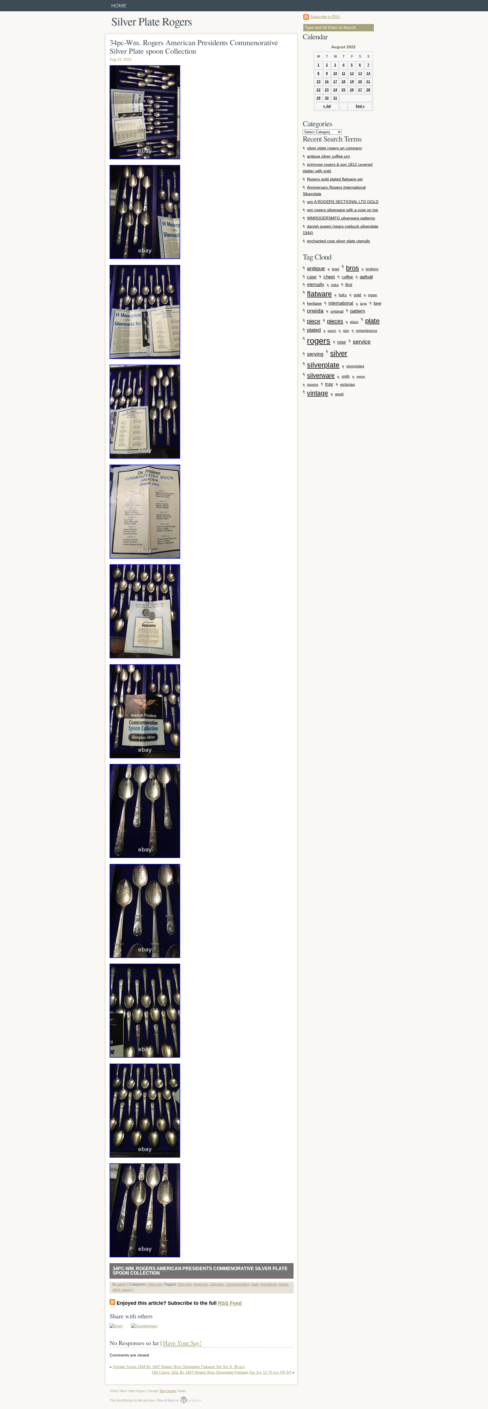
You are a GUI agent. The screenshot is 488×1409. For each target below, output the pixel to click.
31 (335, 98)
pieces (335, 321)
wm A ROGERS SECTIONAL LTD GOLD (342, 201)
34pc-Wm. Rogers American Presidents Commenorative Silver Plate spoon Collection (200, 1270)
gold (357, 295)
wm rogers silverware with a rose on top (342, 210)
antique (316, 268)
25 (343, 90)
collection (217, 1284)
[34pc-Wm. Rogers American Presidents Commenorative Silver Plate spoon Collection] (116, 1326)
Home (119, 5)
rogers (283, 1284)
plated (314, 330)
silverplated (355, 366)
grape (372, 295)
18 (343, 82)
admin (122, 1284)
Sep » (360, 106)
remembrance (366, 331)
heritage (314, 303)
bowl (335, 269)
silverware (321, 375)
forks (343, 295)
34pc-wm (155, 1284)
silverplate (323, 365)
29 (319, 98)
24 (335, 90)
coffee (347, 277)
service (362, 342)
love (377, 303)
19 (352, 82)
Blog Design (168, 1391)
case (312, 276)
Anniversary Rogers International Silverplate (334, 190)
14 (368, 73)
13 (360, 73)
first (348, 284)
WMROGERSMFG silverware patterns (341, 218)
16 (327, 82)
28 (368, 90)
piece (313, 321)
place (354, 322)
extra (335, 285)
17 (335, 82)
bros (352, 268)
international (340, 303)
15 (319, 82)
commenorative (238, 1284)
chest (329, 277)
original (336, 311)
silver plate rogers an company (334, 148)
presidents (269, 1284)
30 (327, 98)
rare (346, 331)
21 (368, 82)
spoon (127, 1290)
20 (360, 82)
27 (360, 90)
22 (319, 90)
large (363, 303)
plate (255, 1284)
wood (339, 394)
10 (335, 73)
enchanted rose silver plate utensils (338, 241)
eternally (315, 284)
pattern (357, 311)
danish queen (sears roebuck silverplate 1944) (340, 229)
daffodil (366, 277)
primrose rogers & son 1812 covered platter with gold (337, 167)
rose (341, 342)
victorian (347, 384)
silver (116, 1290)
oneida (315, 311)
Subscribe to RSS (325, 17)
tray (329, 384)
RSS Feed (230, 1303)
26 (352, 90)
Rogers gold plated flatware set (335, 179)
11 (343, 73)
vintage (317, 393)
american (200, 1284)
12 (352, 73)
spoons (312, 384)
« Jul (327, 106)
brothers (372, 269)
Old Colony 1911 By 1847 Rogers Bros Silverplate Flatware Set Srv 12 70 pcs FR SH (221, 1372)
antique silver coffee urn (328, 156)
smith (345, 376)
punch (332, 330)
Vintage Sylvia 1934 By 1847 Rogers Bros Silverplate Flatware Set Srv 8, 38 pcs (179, 1367)
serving (315, 354)
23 (327, 90)
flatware (319, 294)
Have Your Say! (182, 1343)
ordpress (191, 1400)
